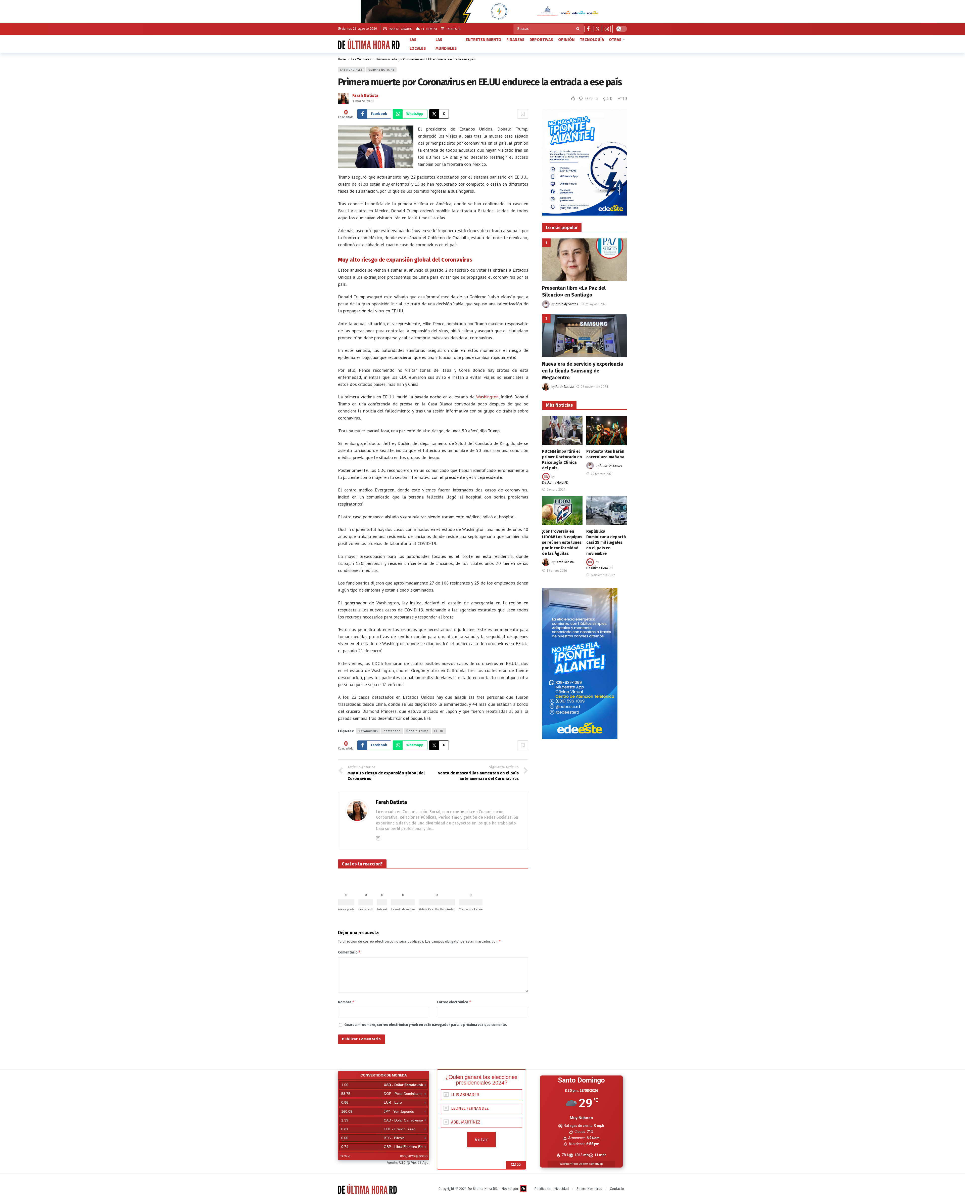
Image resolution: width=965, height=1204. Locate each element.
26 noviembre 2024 (594, 387)
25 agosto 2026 (596, 304)
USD (402, 1162)
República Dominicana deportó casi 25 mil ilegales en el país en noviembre (606, 542)
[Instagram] (607, 29)
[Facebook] (588, 29)
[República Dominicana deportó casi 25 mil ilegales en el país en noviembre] (606, 510)
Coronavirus (368, 731)
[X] (597, 29)
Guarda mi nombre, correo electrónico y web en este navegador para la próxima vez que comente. (425, 1025)
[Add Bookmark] (522, 114)
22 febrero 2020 (602, 474)
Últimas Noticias (381, 69)
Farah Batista (365, 95)
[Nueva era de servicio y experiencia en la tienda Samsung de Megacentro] (584, 335)
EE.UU (438, 731)
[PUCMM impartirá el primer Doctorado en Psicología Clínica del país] (562, 430)
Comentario (349, 952)
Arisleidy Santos (566, 304)
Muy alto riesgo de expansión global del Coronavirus (405, 259)
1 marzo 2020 (363, 101)
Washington (487, 397)
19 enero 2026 (557, 570)
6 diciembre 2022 (603, 575)
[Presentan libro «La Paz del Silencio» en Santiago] (584, 259)
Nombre (346, 1002)
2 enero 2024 (556, 489)
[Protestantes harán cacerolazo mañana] (606, 430)
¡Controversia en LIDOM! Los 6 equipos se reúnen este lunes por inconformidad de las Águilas (562, 542)
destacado (392, 731)
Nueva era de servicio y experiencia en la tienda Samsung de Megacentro (582, 371)
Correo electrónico (454, 1002)
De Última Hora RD (555, 482)
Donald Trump (417, 731)
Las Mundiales (351, 69)
